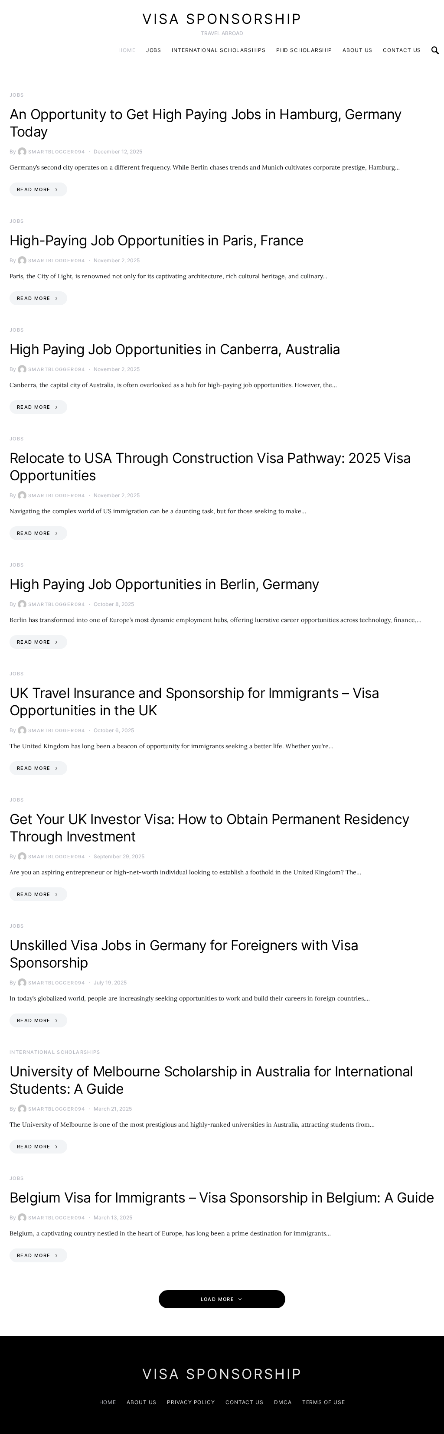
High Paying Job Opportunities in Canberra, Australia (175, 349)
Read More (33, 189)
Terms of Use (323, 1402)
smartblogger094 (56, 152)
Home (127, 50)
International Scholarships (218, 50)
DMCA (283, 1402)
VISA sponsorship (222, 18)
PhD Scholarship (304, 50)
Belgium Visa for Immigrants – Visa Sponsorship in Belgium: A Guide (222, 1197)
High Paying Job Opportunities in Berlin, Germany (165, 584)
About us (357, 50)
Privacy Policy (191, 1402)
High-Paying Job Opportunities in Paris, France (157, 240)
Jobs (154, 50)
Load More (217, 1299)
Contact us (402, 50)
